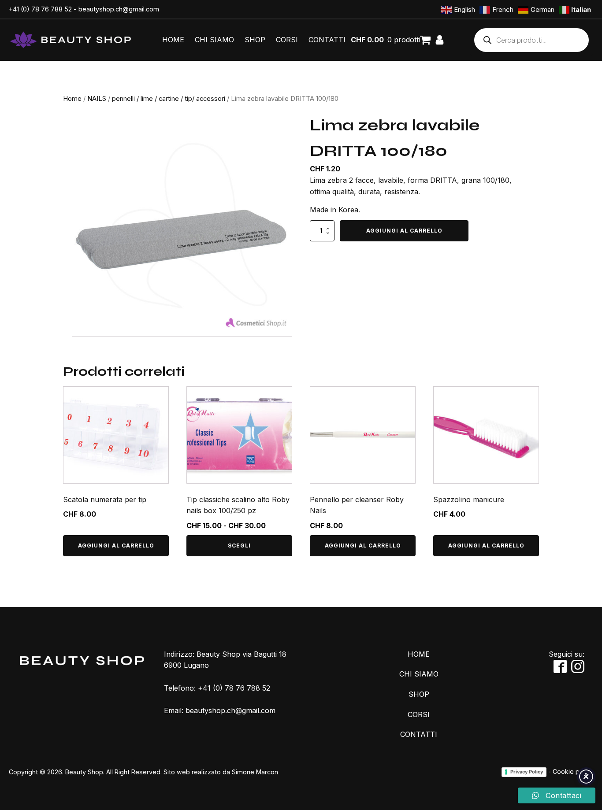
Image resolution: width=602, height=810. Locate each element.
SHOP (255, 39)
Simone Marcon (255, 772)
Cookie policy (573, 771)
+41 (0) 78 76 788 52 (40, 9)
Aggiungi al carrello (404, 230)
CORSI (287, 39)
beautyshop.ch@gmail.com (118, 9)
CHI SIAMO (214, 39)
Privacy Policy (526, 772)
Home (72, 99)
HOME (173, 39)
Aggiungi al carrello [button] (116, 545)
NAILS (96, 99)
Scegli (239, 545)
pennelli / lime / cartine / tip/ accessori (168, 99)
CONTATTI (327, 39)
